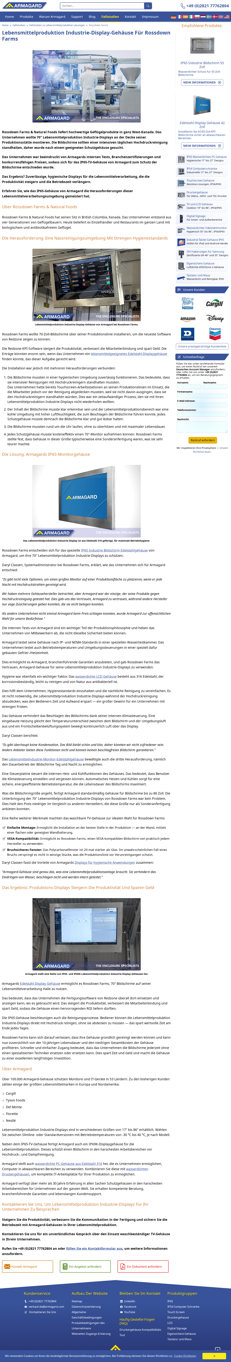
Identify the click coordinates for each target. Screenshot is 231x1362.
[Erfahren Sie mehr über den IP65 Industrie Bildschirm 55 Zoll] (86, 284)
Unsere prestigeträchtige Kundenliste (202, 346)
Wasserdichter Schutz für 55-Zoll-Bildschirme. (199, 73)
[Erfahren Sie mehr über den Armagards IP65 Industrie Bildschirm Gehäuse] (86, 933)
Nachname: (209, 382)
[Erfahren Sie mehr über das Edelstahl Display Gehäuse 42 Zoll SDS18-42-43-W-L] (202, 105)
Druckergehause (178, 1317)
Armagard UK (220, 17)
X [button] (214, 1356)
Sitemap (77, 1301)
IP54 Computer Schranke (183, 1307)
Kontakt (130, 16)
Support (77, 16)
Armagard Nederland (202, 17)
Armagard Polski (196, 17)
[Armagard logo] (115, 1349)
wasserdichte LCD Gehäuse (96, 676)
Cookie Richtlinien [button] (185, 1356)
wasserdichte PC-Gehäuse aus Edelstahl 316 (68, 1163)
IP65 (170, 1301)
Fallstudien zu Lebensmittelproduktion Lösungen (57, 25)
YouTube (129, 1312)
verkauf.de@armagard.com (46, 1307)
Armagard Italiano (190, 17)
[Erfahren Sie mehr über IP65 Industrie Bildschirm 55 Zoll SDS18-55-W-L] (202, 45)
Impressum (150, 16)
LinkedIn (129, 1301)
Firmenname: (185, 391)
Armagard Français (179, 17)
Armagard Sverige (208, 17)
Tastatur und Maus (179, 1339)
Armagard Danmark (214, 17)
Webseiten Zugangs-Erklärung (91, 1334)
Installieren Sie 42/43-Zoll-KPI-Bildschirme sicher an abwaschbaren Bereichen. (201, 135)
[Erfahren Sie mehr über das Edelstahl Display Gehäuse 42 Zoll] (86, 500)
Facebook (130, 1307)
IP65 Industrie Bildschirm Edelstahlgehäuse (114, 550)
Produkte (26, 16)
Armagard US (226, 17)
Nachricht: (183, 419)
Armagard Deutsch (173, 17)
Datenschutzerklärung (86, 1307)
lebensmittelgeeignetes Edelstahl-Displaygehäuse (129, 353)
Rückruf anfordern (203, 440)
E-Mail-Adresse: (186, 400)
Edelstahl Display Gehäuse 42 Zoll (202, 125)
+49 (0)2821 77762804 (207, 5)
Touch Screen (176, 1312)
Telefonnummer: (187, 410)
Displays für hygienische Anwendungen (105, 862)
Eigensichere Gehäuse (181, 1334)
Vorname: (183, 382)
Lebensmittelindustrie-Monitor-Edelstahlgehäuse (46, 759)
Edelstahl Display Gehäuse (40, 983)
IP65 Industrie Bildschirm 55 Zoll (202, 65)
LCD (169, 1323)
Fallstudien (110, 16)
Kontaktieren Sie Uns (42, 1312)
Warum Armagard (52, 16)
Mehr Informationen (199, 82)
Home (9, 16)
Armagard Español (185, 17)
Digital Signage (177, 1328)
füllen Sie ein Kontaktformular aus (94, 1248)
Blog (92, 16)
